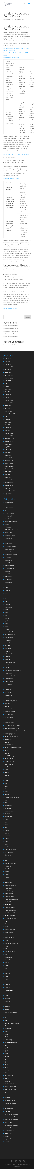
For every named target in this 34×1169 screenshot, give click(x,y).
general (7, 778)
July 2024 (7, 419)
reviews (7, 1009)
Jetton (6, 819)
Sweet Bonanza (9, 1084)
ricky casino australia (11, 1012)
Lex (6, 860)
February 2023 (9, 460)
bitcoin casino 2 (9, 681)
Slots (6, 1031)
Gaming (7, 775)
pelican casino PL (10, 951)
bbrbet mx (8, 665)
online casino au (10, 929)
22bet (6, 588)
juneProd (7, 844)
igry (6, 800)
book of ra (8, 689)
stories (7, 1070)
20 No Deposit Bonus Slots (11, 57)
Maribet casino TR (10, 863)
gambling (7, 767)
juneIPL (7, 838)
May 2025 (8, 392)
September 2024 (10, 414)
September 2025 (10, 381)
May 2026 (8, 364)
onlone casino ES (10, 932)
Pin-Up (7, 962)
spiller (7, 1067)
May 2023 (8, 452)
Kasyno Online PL (10, 852)
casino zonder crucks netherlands (15, 731)
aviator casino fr (10, 637)
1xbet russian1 (9, 582)
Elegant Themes (17, 1164)
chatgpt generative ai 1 (12, 736)
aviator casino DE (10, 634)
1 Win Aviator (9, 508)
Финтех (7, 1136)
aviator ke (8, 643)
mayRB (7, 877)
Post (6, 993)
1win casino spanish (11, 521)
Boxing (7, 698)
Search (27, 317)
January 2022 (9, 480)
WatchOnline (9, 1128)
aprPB (6, 621)
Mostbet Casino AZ (10, 885)
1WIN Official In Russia (11, 530)
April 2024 (8, 427)
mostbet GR (8, 888)
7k (5, 599)
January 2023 (9, 463)
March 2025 (8, 397)
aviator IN (8, 640)
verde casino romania (11, 1119)
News (6, 924)
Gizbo (6, 786)
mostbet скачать (10, 907)
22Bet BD (7, 590)
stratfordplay (9, 1075)
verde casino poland (11, 1117)
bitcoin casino (9, 678)
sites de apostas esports (12, 1023)
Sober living (8, 1040)
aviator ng (8, 648)
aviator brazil (9, 632)
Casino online (9, 717)
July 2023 (7, 447)
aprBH (7, 610)
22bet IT (7, 593)
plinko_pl (7, 987)
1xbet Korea (8, 560)
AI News (7, 604)
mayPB (7, 874)
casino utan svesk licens (12, 728)
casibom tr (8, 703)
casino (7, 706)
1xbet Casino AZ (9, 549)
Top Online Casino (10, 1103)
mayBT (7, 871)
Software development (11, 1042)
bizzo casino (8, 684)
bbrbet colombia (10, 662)
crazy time (8, 739)
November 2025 (9, 375)
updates (7, 1111)
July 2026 (7, 361)
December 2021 (9, 483)
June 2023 (8, 449)
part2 (6, 946)
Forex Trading (9, 758)
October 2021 (9, 485)
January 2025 (9, 403)
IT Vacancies (8, 805)
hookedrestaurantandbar (12, 797)
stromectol (8, 1078)
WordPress (17, 1166)
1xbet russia (8, 577)
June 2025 (8, 389)
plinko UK (8, 984)
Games (7, 772)
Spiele (6, 1053)
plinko (6, 979)
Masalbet (7, 869)
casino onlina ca (10, 714)
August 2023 (8, 444)
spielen (7, 1056)
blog (6, 687)
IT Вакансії (8, 808)
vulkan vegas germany (11, 1125)
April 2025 (8, 394)
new (6, 921)
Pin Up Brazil (9, 957)
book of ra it (8, 692)
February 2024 (9, 433)
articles (7, 626)
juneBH (7, 830)
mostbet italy (9, 893)
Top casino (8, 1097)
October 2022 (9, 472)
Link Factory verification (10, 326)
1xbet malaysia (9, 566)
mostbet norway (10, 896)
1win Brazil (8, 519)
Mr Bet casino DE (10, 913)
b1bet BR (7, 651)
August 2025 (8, 383)
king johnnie (8, 855)
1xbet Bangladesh (10, 546)
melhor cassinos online (12, 880)
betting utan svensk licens (13, 670)
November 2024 (9, 408)
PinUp (6, 968)
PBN (6, 949)
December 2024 (9, 405)
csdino (7, 742)
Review (7, 1004)
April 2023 (8, 455)
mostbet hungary (10, 891)
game (6, 769)
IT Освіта (7, 814)
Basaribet (8, 659)
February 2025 (9, 400)
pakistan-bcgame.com (11, 943)
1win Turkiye (8, 532)
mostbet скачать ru (10, 910)
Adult (6, 601)
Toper (6, 1106)
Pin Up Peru (8, 960)
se (5, 1017)
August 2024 (8, 416)
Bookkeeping (8, 695)
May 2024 (8, 425)
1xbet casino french (11, 554)
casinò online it (9, 723)
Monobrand (8, 882)
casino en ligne (9, 709)
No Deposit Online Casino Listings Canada (16, 154)
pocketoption (9, 990)
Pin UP (7, 954)
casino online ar (9, 720)
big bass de (8, 673)
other (6, 935)
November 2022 (9, 469)
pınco (6, 976)
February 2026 (9, 367)
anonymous (8, 607)
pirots (6, 971)
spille (6, 1064)
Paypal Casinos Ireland (10, 308)
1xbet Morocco (9, 568)
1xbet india (8, 557)
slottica (7, 1037)
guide (6, 791)
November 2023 (9, 438)
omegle (7, 927)
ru (5, 1015)
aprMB (7, 618)
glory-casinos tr (9, 789)
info (6, 802)
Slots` (6, 1034)
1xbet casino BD (9, 552)
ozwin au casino (9, 938)
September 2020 (10, 491)
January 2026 (9, 370)
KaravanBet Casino (10, 849)
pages (6, 940)
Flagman (7, 753)
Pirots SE (7, 973)
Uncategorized (9, 1108)
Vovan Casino (9, 1122)
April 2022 (8, 477)
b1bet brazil (8, 654)
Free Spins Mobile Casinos (11, 178)
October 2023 (9, 441)
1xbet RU (7, 574)
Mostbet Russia (9, 902)
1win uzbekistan (10, 535)
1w (5, 510)
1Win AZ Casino (9, 513)
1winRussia (8, 538)
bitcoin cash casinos (11, 676)
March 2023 (8, 458)
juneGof (7, 836)
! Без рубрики (9, 502)
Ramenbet (8, 1001)
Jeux (6, 822)
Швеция (7, 1142)
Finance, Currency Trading (13, 747)
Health (7, 794)
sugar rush (8, 1081)
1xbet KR (7, 563)
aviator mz (8, 645)
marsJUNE (8, 866)
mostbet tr (8, 905)
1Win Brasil (8, 516)
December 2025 (9, 372)
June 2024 (8, 422)
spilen (6, 1062)
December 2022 (9, 466)
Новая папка (8, 1133)
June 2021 (8, 488)
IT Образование (9, 811)
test (6, 1092)
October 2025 (9, 378)
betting (7, 667)
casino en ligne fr (10, 712)
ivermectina (8, 816)
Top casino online (10, 1100)
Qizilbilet (7, 998)
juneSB (7, 847)
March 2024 (8, 430)
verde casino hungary (11, 1114)
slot (6, 1026)
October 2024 (9, 411)
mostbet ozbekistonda (11, 899)
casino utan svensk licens (12, 725)
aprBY (6, 612)
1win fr (7, 524)
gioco (6, 783)
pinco (6, 965)
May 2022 (8, 474)
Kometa (7, 858)
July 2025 (7, 386)
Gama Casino (9, 764)
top (6, 1095)
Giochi (7, 780)
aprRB (6, 623)
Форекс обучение (10, 1139)
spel (6, 1045)
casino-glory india (10, 734)
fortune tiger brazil (10, 761)
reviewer (7, 1006)
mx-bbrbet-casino (10, 918)
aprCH (7, 615)
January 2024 (9, 436)
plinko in (7, 982)
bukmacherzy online (11, 701)
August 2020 (8, 494)
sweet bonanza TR (10, 1089)
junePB (7, 841)
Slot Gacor (8, 1028)
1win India (8, 527)
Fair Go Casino (9, 745)
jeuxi (6, 825)
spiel (6, 1051)
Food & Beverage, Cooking (12, 756)
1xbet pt (7, 571)
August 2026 (8, 359)
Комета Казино (9, 1131)
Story (6, 1073)
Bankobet (7, 656)
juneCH (7, 833)
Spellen (7, 1048)
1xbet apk (8, 541)
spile (6, 1059)
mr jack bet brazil (10, 916)
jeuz (6, 827)
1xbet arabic (8, 543)
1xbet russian (9, 579)
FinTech (7, 750)
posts (6, 995)
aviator (7, 629)
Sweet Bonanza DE (10, 1086)
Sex (6, 1020)
